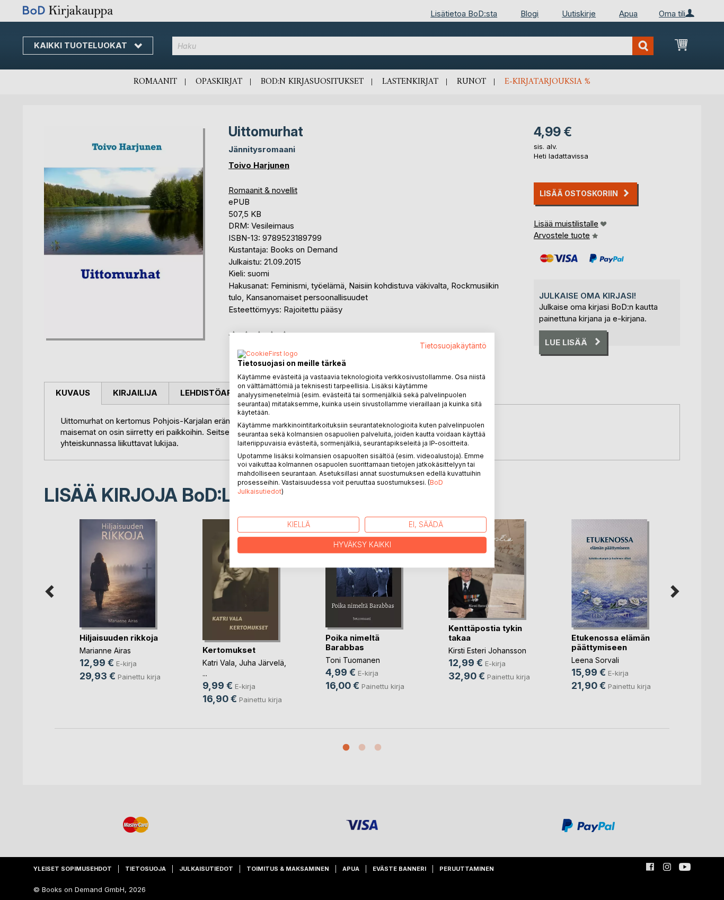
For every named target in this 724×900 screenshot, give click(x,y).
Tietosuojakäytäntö (453, 346)
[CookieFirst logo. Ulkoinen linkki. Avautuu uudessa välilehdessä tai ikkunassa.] (267, 355)
